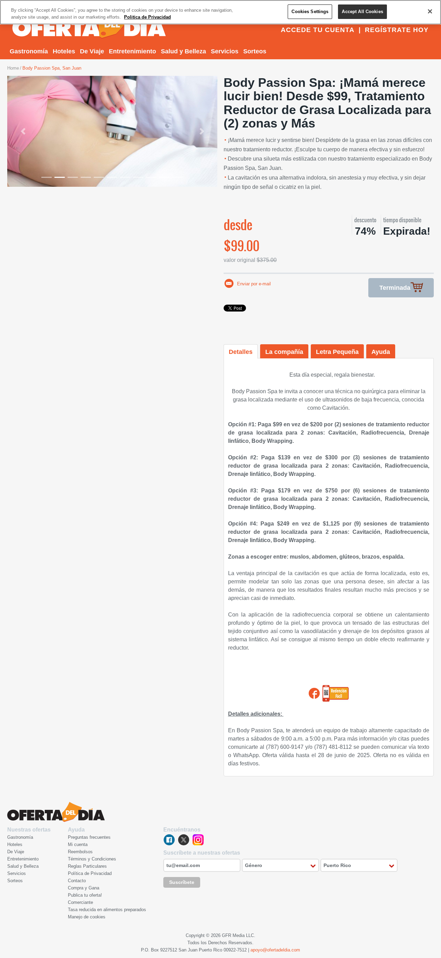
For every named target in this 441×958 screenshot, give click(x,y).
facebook (169, 839)
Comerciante (80, 902)
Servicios (224, 51)
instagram (198, 839)
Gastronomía (29, 51)
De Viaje (92, 51)
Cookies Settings (309, 11)
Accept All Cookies (362, 11)
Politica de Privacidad (147, 17)
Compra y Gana (83, 887)
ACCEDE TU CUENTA (318, 29)
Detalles (241, 351)
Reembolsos (80, 851)
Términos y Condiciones (92, 859)
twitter (183, 839)
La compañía (284, 351)
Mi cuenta (78, 844)
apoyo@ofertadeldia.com (275, 949)
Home (13, 68)
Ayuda (380, 351)
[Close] (430, 11)
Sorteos (254, 51)
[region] (220, 12)
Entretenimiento (132, 51)
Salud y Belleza (183, 51)
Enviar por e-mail (254, 283)
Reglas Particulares (87, 866)
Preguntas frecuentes (89, 837)
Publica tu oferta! (85, 895)
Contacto (77, 880)
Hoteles (64, 51)
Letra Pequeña (337, 351)
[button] (23, 131)
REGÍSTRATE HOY (397, 29)
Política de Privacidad (90, 873)
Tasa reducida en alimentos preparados (107, 909)
